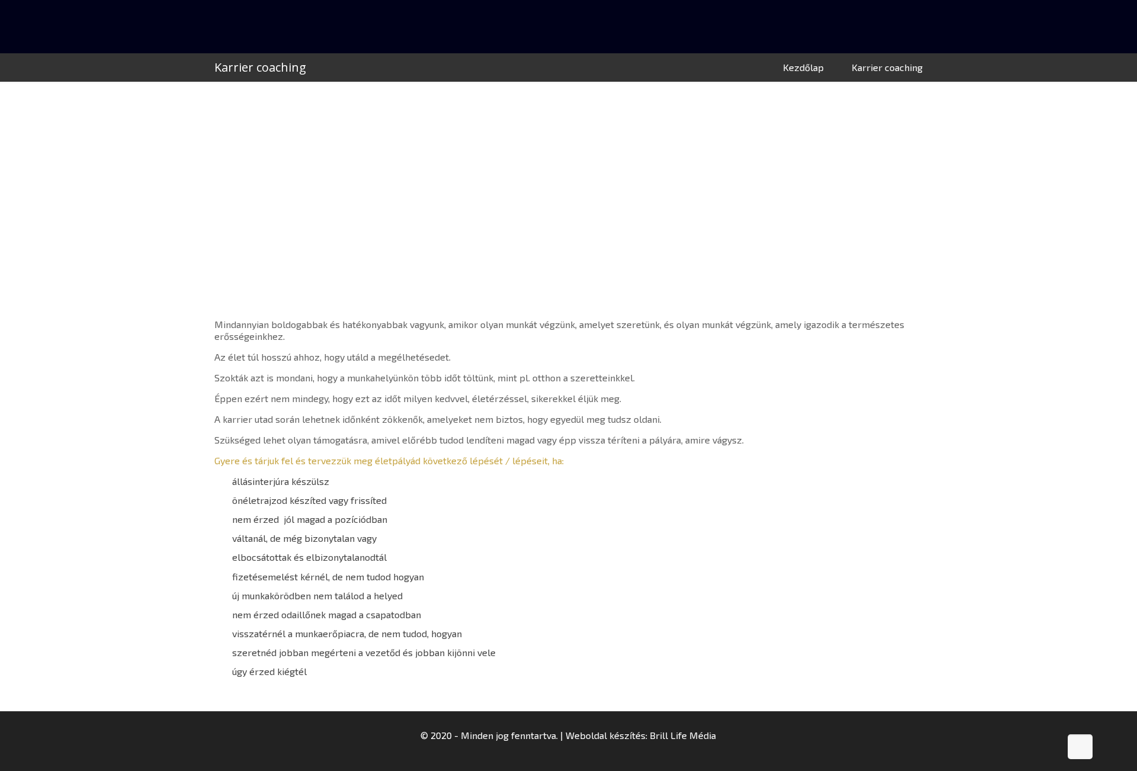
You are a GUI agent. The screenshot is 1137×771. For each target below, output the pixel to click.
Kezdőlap (803, 67)
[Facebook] (560, 753)
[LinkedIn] (576, 753)
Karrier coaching (887, 67)
